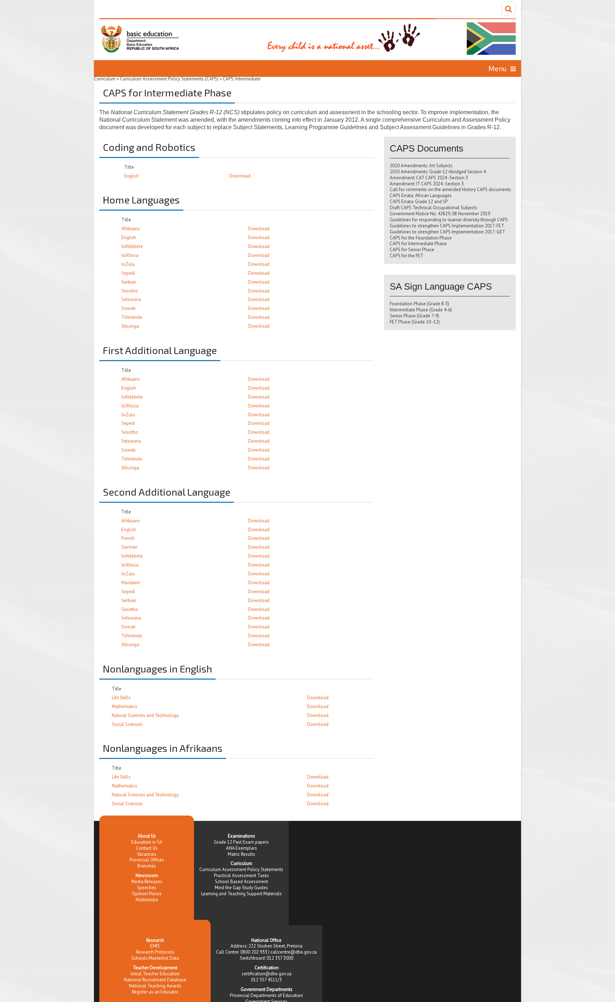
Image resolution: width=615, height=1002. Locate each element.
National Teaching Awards (155, 986)
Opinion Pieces (147, 894)
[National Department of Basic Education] (307, 36)
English (131, 176)
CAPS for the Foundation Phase (421, 238)
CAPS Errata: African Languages (421, 196)
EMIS (155, 946)
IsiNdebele (132, 246)
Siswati (128, 308)
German (129, 547)
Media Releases (146, 882)
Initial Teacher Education (155, 974)
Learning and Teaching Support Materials (241, 894)
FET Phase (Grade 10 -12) (415, 322)
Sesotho (129, 291)
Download (240, 176)
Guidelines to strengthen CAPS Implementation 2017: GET (447, 232)
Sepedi (128, 273)
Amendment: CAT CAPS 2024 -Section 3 (429, 178)
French (128, 538)
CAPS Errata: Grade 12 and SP (419, 202)
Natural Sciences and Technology (145, 715)
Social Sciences (127, 724)
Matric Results (241, 854)
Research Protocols (155, 952)
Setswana (131, 299)
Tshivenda (131, 317)
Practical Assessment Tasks (241, 875)
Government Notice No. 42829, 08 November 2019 (440, 214)
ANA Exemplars (241, 848)
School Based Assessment (241, 882)
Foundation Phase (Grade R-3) (419, 304)
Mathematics (124, 706)
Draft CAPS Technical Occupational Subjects (433, 208)
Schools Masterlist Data (155, 958)
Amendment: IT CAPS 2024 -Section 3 (427, 184)
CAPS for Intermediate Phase (418, 244)
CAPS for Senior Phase (412, 250)
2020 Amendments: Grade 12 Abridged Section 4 (438, 172)
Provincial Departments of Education (266, 995)
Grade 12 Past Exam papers (241, 842)
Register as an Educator (155, 992)
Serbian (128, 282)
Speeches (146, 888)
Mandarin (130, 583)
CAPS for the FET (407, 256)
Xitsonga (130, 326)
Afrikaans (130, 229)
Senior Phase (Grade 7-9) (414, 316)
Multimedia (147, 900)
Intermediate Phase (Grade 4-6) (421, 310)
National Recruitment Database (155, 980)
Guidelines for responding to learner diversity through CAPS (449, 220)
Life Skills (121, 698)
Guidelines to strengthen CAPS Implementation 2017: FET (447, 226)
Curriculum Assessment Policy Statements (241, 869)
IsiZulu (128, 264)
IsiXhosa (129, 255)
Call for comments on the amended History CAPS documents (450, 189)
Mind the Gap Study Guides (241, 888)
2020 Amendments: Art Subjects (421, 166)
